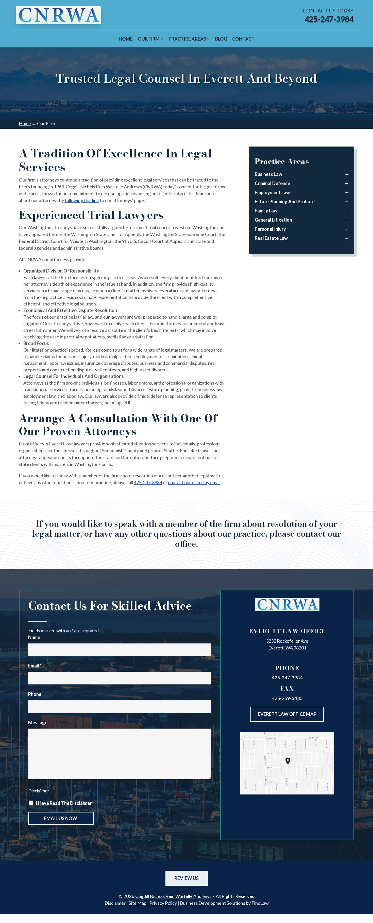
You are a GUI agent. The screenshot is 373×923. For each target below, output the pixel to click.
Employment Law (272, 192)
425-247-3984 (329, 18)
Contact (243, 39)
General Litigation (273, 220)
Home (126, 39)
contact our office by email (194, 482)
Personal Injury (270, 229)
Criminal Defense (272, 183)
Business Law (268, 174)
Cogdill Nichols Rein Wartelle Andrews (173, 896)
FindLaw (260, 903)
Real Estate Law (271, 238)
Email (35, 665)
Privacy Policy (163, 903)
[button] (368, 886)
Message (37, 722)
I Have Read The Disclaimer (65, 803)
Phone (34, 694)
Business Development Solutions (212, 903)
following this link (82, 200)
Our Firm (149, 39)
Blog (221, 39)
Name (34, 637)
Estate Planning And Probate (285, 201)
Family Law (266, 210)
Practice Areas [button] (187, 39)
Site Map (137, 903)
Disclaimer (38, 790)
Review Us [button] (187, 878)
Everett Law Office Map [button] (287, 714)
